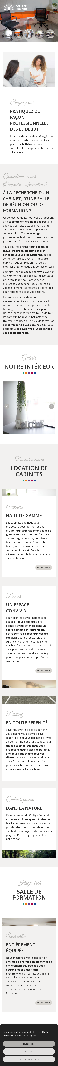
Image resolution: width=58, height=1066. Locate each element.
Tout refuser (29, 1051)
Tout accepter (29, 1044)
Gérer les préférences (29, 1059)
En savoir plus (43, 567)
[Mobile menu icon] (53, 7)
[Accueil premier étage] (29, 407)
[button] (6, 406)
